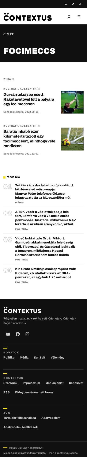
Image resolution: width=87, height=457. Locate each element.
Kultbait (10, 88)
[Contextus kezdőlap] (27, 17)
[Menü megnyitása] (79, 16)
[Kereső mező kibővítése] (68, 16)
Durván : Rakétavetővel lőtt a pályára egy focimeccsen (28, 99)
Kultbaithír (30, 88)
